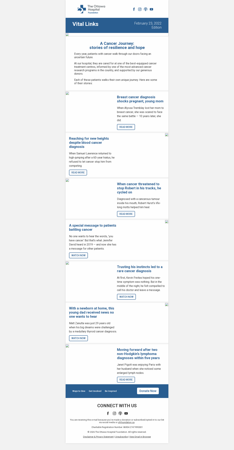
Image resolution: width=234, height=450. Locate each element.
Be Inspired (111, 391)
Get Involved (95, 391)
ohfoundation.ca (126, 422)
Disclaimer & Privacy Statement (98, 436)
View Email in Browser (140, 436)
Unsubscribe (121, 436)
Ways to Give (78, 391)
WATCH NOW (78, 255)
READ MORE (126, 127)
